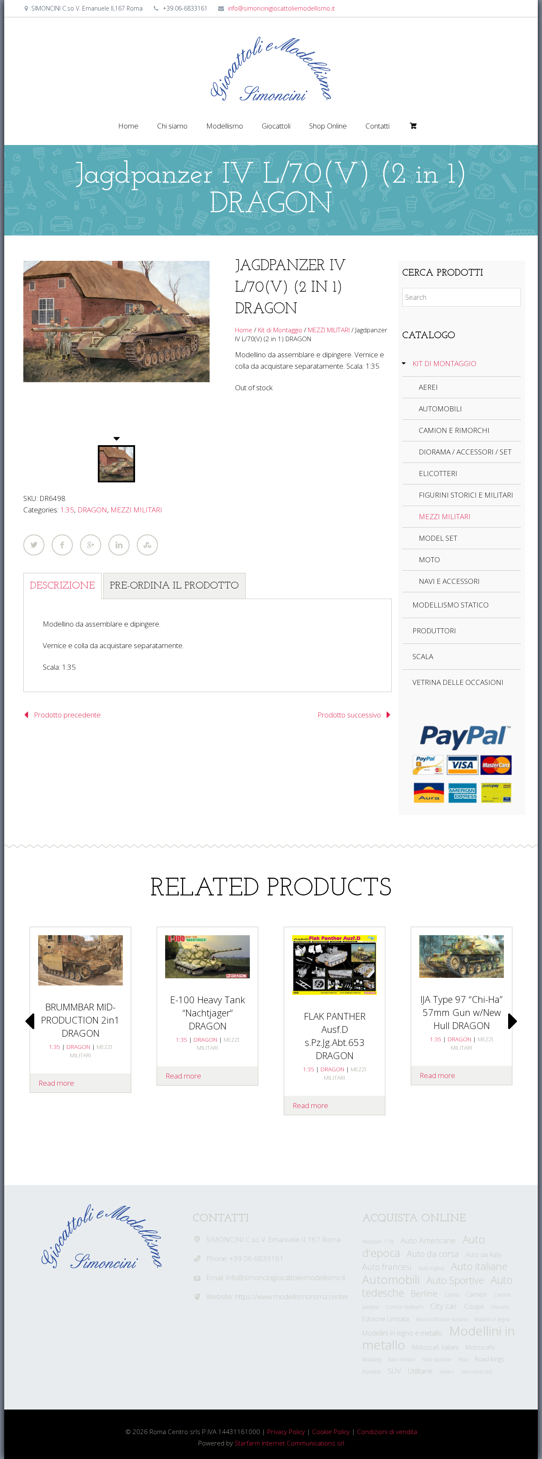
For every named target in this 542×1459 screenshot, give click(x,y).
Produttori (434, 630)
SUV (394, 1371)
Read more (183, 1076)
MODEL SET (438, 538)
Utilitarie (420, 1371)
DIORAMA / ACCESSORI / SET (465, 452)
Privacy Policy (286, 1431)
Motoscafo (480, 1347)
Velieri (447, 1371)
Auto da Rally (484, 1255)
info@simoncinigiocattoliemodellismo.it (281, 8)
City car (443, 1305)
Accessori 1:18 (378, 1241)
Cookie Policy (331, 1431)
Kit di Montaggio (280, 330)
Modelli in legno (492, 1319)
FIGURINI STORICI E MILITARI (466, 495)
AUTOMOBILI (440, 408)
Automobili (391, 1279)
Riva (463, 1359)
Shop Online (328, 126)
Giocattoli (276, 126)
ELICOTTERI (438, 473)
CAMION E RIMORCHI (454, 430)
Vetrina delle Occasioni (457, 682)
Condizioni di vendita (387, 1431)
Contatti (377, 126)
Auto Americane (428, 1240)
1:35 (67, 510)
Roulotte (371, 1371)
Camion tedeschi (404, 1307)
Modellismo (224, 126)
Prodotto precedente (67, 715)
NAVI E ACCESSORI (449, 581)
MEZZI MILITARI (136, 510)
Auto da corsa (433, 1253)
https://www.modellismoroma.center (292, 1296)
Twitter (33, 545)
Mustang (371, 1359)
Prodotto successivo (349, 715)
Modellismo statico (450, 605)
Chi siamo (172, 126)
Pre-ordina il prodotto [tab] (174, 586)
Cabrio (451, 1294)
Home (128, 126)
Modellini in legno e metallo (402, 1333)
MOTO (429, 559)
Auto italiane (479, 1266)
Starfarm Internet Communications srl (289, 1443)
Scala (422, 656)
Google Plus (90, 545)
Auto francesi (387, 1267)
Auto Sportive (455, 1280)
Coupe (474, 1306)
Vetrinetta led (476, 1371)
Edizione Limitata (385, 1319)
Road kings (489, 1359)
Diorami (500, 1307)
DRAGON (92, 510)
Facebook (62, 545)
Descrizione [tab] (62, 586)
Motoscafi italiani (435, 1347)
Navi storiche (436, 1359)
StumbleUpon (147, 545)
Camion (476, 1294)
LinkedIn (119, 545)
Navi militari (401, 1359)
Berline (424, 1293)
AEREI (428, 387)
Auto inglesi (431, 1268)
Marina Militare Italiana (441, 1319)
